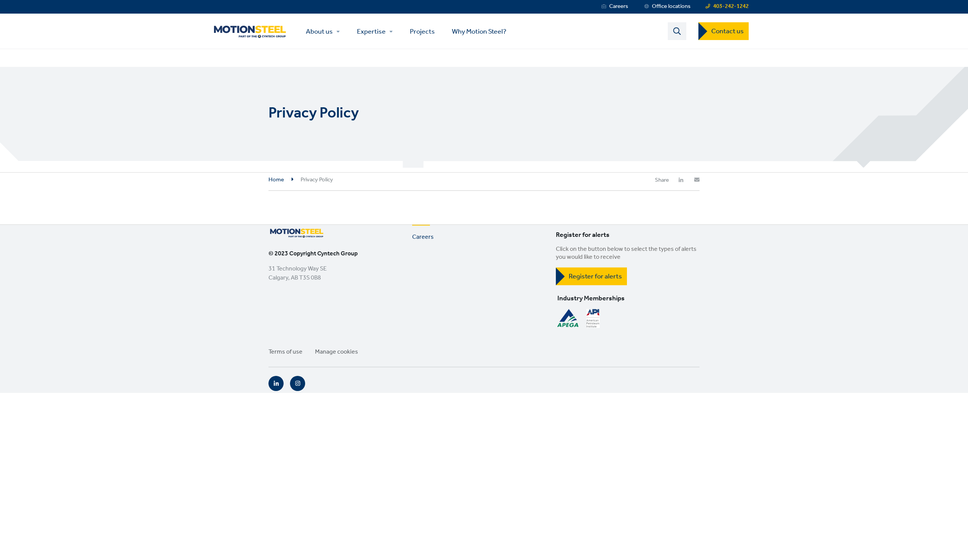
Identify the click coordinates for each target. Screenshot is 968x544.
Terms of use (285, 352)
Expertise (371, 31)
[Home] (249, 31)
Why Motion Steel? (479, 31)
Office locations (671, 6)
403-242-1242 (731, 6)
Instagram (297, 383)
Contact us (727, 31)
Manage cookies (336, 352)
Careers (618, 6)
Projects (422, 31)
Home (276, 180)
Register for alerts (595, 276)
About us (319, 31)
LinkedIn (276, 383)
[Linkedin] (681, 179)
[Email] (697, 179)
